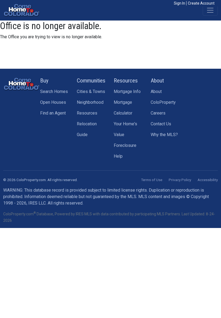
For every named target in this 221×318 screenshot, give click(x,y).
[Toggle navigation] (210, 10)
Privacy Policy (180, 180)
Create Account (201, 3)
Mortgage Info (127, 91)
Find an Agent (53, 113)
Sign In (179, 3)
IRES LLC (37, 203)
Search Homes (54, 91)
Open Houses (53, 102)
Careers (158, 113)
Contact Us (161, 123)
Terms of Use (151, 180)
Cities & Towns (91, 91)
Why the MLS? (164, 134)
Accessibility (208, 180)
